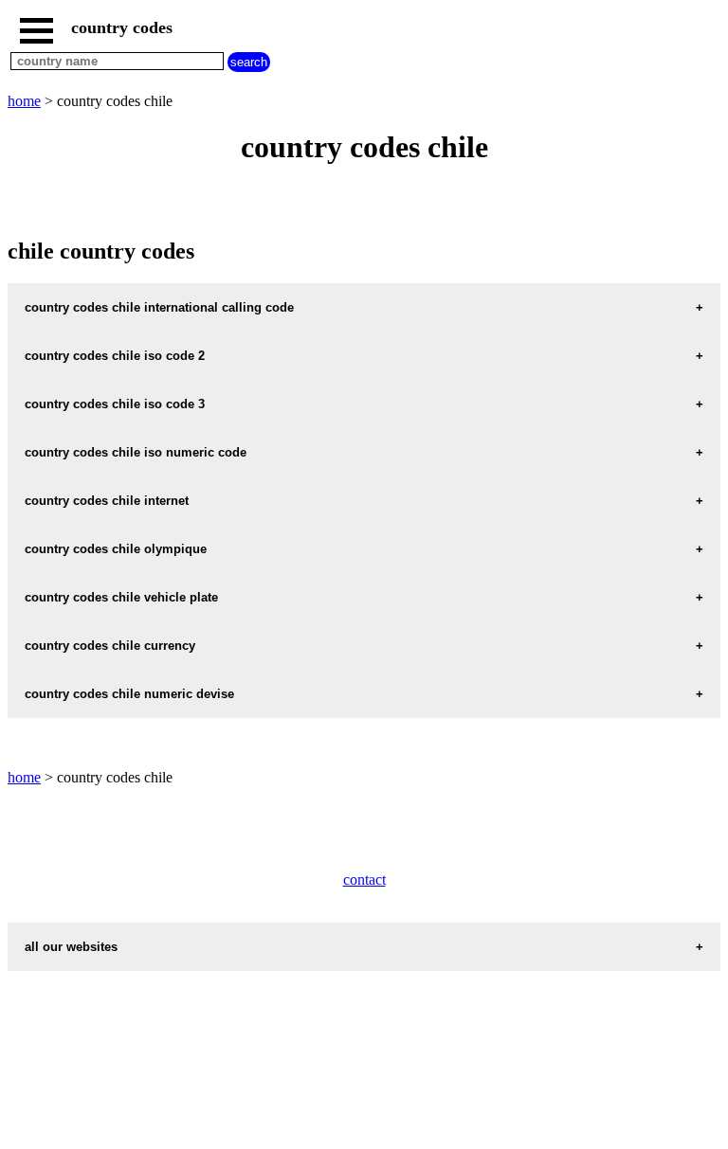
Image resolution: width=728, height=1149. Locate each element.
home (24, 101)
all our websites (71, 947)
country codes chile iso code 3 (115, 404)
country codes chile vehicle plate (121, 597)
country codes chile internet (107, 501)
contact (364, 879)
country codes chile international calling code (159, 307)
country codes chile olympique (116, 549)
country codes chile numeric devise (129, 694)
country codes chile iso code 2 (115, 356)
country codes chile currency (110, 645)
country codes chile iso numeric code (135, 452)
